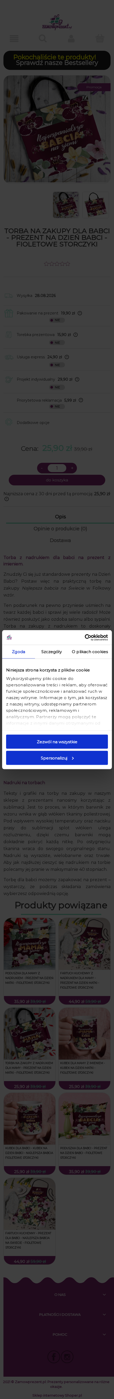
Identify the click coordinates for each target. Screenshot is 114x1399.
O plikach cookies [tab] (90, 651)
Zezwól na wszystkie (57, 741)
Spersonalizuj (54, 757)
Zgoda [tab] (18, 651)
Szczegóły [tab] (51, 651)
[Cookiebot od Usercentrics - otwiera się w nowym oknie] (85, 637)
